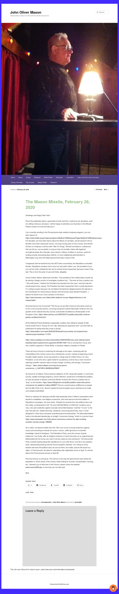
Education (59, 177)
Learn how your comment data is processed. (58, 569)
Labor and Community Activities (88, 177)
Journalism (70, 177)
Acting (28, 177)
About (20, 177)
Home (13, 177)
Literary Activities (17, 182)
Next (106, 189)
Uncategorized (46, 502)
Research (54, 182)
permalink (78, 502)
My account (30, 182)
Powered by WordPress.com (59, 584)
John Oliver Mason (25, 12)
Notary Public (42, 182)
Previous (98, 189)
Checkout (37, 177)
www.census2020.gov (34, 467)
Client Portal (48, 177)
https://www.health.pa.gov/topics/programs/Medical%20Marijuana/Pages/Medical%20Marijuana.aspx (64, 238)
